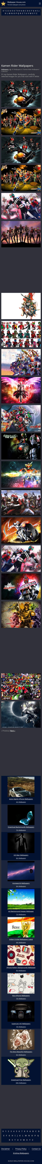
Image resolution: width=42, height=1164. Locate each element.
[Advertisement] (21, 40)
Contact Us (36, 1149)
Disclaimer (5, 1149)
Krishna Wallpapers (21, 1153)
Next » (12, 731)
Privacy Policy (20, 1149)
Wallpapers (5, 69)
